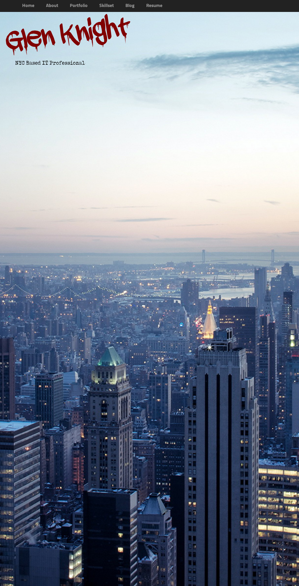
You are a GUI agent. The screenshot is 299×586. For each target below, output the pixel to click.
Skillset (106, 6)
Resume (154, 6)
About (52, 6)
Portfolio (79, 6)
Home (28, 6)
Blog (130, 6)
